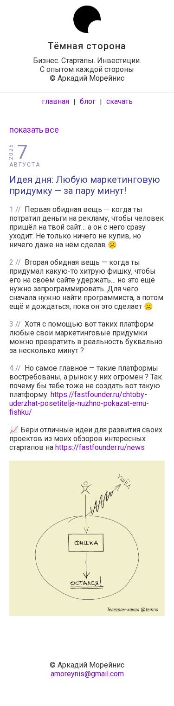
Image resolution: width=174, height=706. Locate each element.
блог (88, 101)
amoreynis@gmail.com (87, 673)
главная (55, 101)
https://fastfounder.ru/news (100, 447)
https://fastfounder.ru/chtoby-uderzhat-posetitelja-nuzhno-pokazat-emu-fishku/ (79, 403)
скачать (119, 101)
